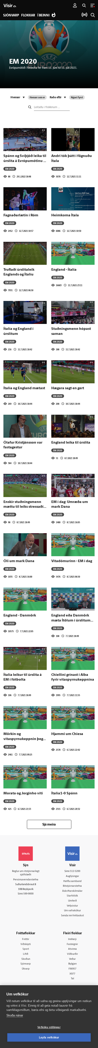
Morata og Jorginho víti (23, 793)
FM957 (72, 969)
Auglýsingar (72, 876)
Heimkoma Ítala (65, 215)
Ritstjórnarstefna (72, 886)
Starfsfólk (72, 896)
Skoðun (25, 959)
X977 (72, 974)
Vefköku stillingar (49, 1027)
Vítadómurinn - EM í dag (71, 561)
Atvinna (72, 949)
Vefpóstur (72, 906)
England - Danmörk (19, 615)
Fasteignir (72, 944)
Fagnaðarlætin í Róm (20, 215)
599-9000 (28, 894)
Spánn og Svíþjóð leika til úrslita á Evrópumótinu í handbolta (24, 161)
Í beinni (43, 15)
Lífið (25, 954)
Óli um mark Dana (18, 561)
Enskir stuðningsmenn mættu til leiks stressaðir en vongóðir (24, 507)
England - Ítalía (64, 270)
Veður (72, 959)
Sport (26, 949)
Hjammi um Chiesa (67, 734)
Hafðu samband (72, 881)
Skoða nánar (14, 1015)
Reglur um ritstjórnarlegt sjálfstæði (25, 873)
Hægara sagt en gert (67, 388)
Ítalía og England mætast (24, 388)
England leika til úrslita (70, 442)
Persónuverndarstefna (25, 880)
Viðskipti (26, 944)
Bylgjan (72, 964)
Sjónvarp (26, 964)
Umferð (72, 901)
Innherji (72, 939)
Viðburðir (72, 954)
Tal (72, 978)
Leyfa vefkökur (49, 1037)
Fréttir (25, 939)
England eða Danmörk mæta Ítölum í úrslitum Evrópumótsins (70, 620)
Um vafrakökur (72, 910)
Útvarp (26, 969)
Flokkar (28, 15)
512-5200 (75, 871)
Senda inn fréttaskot (72, 915)
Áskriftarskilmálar (72, 891)
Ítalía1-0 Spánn (64, 793)
